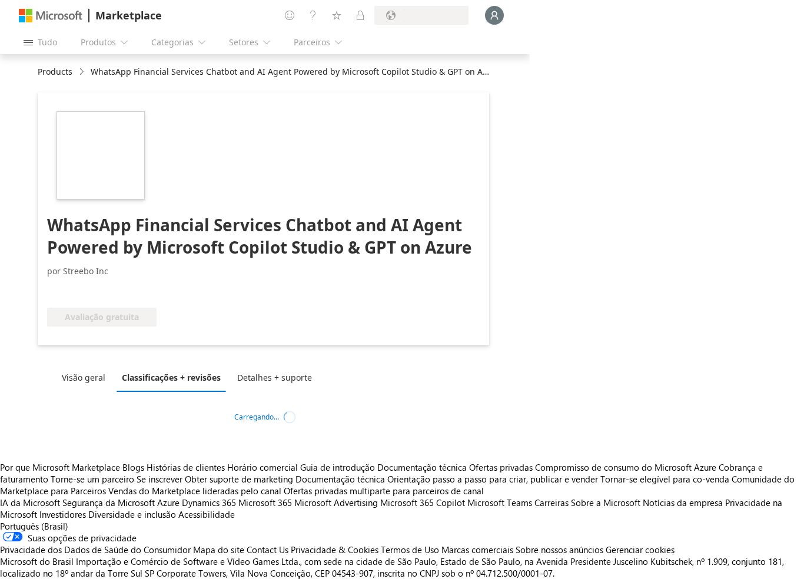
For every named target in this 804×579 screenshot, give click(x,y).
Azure (168, 502)
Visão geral (83, 377)
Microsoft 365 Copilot (422, 502)
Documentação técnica (422, 467)
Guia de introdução (337, 467)
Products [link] (55, 71)
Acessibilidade (206, 514)
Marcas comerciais (477, 549)
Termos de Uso (410, 549)
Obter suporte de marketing (239, 479)
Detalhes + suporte (274, 377)
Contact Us (267, 549)
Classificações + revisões (171, 377)
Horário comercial (262, 467)
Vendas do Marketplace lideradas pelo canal (194, 491)
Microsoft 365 (265, 502)
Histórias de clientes (186, 467)
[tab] (87, 377)
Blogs (133, 467)
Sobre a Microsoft (605, 502)
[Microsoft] (50, 15)
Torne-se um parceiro (92, 479)
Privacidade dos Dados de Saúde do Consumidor (95, 549)
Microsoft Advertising (336, 502)
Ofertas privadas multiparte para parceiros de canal (384, 491)
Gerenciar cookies (640, 549)
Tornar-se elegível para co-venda (664, 479)
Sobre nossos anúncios (559, 549)
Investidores (62, 514)
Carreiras (551, 502)
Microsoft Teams (499, 502)
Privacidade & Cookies (334, 549)
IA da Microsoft (30, 502)
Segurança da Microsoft (108, 502)
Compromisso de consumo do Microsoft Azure (627, 467)
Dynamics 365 (209, 502)
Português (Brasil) (34, 526)
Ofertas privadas (501, 467)
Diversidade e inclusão (132, 514)
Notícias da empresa (683, 502)
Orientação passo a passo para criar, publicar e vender (492, 479)
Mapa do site (218, 549)
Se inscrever (159, 479)
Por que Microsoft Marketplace (60, 467)
